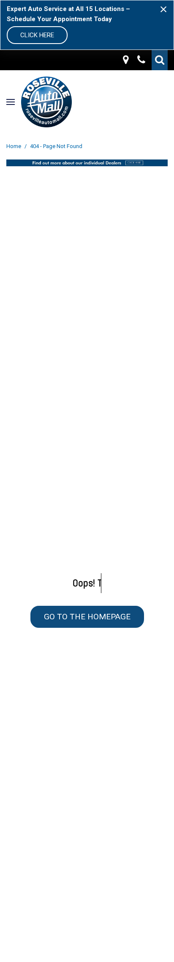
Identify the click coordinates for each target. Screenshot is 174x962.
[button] (160, 60)
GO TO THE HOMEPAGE (87, 616)
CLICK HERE (37, 35)
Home (14, 146)
